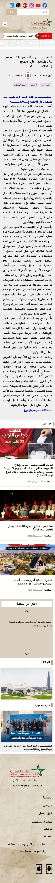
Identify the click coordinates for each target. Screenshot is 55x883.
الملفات (45, 662)
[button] (26, 611)
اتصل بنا (47, 835)
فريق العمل (45, 813)
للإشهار (48, 828)
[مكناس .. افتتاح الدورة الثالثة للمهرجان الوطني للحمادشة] (27, 492)
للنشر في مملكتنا (42, 821)
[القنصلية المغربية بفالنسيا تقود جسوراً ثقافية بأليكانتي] (26, 713)
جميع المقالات (20, 85)
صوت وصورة (42, 705)
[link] (19, 36)
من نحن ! (47, 805)
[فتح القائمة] (5, 24)
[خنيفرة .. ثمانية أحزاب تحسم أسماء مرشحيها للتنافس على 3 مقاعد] (27, 546)
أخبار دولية (45, 85)
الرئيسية (33, 85)
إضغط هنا (25, 851)
